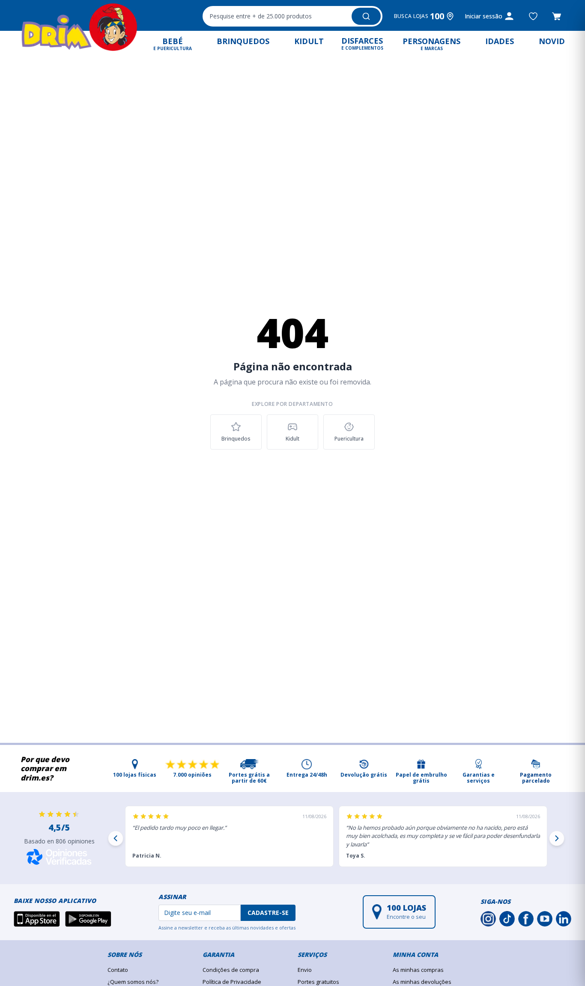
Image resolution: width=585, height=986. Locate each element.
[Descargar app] (37, 918)
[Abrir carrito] (556, 16)
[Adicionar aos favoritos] (533, 16)
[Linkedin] (563, 918)
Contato (117, 970)
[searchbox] (276, 16)
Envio (305, 970)
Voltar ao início (293, 473)
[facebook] (526, 918)
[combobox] (292, 16)
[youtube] (544, 918)
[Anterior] (115, 838)
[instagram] (488, 918)
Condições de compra (231, 970)
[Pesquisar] (366, 16)
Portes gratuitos (318, 982)
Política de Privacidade (232, 982)
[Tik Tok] (507, 918)
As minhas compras (418, 970)
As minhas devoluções (422, 982)
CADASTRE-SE (268, 913)
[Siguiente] (556, 838)
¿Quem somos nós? (132, 982)
